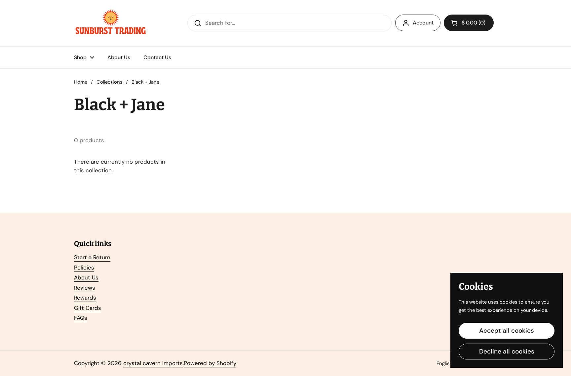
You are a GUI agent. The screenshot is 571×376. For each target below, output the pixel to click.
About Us (86, 277)
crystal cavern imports (153, 363)
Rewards (85, 297)
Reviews (84, 287)
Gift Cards (87, 308)
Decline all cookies (506, 351)
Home (80, 82)
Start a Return (92, 257)
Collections (109, 82)
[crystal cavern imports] (110, 23)
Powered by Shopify (210, 363)
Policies (84, 267)
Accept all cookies (506, 330)
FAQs (80, 317)
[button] (469, 23)
